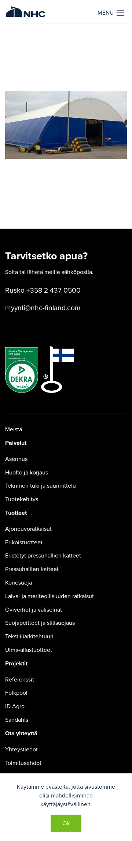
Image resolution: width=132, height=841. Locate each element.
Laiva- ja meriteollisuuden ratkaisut (49, 596)
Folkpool (16, 693)
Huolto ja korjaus (26, 472)
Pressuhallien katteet (32, 569)
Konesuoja (18, 582)
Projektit (16, 663)
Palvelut (15, 443)
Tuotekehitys (21, 499)
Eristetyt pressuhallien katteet (43, 555)
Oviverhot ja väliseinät (33, 609)
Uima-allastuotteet (28, 650)
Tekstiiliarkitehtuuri (29, 636)
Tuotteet (16, 513)
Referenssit (19, 679)
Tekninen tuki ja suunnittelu (40, 485)
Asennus (16, 459)
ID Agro (15, 706)
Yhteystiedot (21, 749)
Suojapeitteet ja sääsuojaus (40, 623)
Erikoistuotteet (24, 542)
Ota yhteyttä (21, 733)
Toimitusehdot (23, 763)
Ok (66, 823)
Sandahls (16, 720)
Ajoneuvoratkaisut (28, 529)
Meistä (13, 429)
